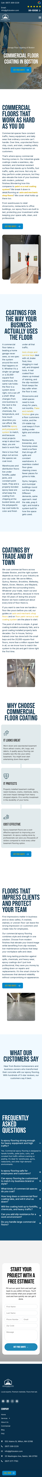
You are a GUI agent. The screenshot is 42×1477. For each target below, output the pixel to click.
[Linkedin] (8, 1401)
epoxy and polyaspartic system (10, 429)
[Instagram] (12, 1401)
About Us (4, 1422)
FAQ (2, 1434)
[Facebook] (3, 1401)
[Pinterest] (17, 1401)
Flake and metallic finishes (30, 411)
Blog (2, 1430)
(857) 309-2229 (12, 3)
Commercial (5, 1426)
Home (3, 1414)
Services (4, 1418)
